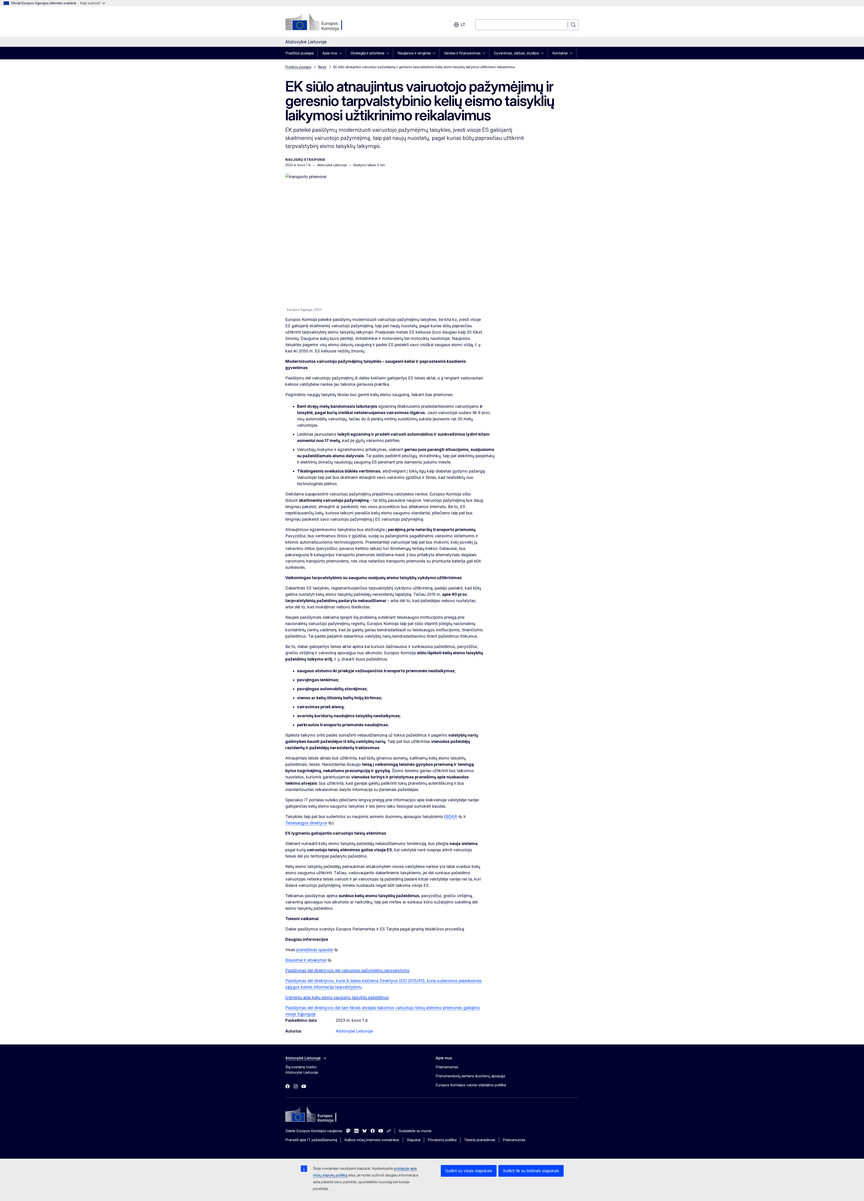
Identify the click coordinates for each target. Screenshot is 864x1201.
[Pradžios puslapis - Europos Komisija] (321, 22)
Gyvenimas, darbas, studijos (516, 53)
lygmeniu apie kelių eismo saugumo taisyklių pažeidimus (337, 997)
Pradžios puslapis (300, 53)
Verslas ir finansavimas (462, 53)
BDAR (451, 816)
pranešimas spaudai (314, 949)
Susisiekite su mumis (415, 1131)
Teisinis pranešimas (479, 1140)
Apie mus (329, 53)
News (322, 67)
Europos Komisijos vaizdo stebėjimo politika (471, 1085)
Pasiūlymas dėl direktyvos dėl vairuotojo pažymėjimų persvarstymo (347, 970)
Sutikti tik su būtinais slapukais (531, 1170)
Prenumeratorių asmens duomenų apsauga (470, 1076)
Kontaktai (560, 53)
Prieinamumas (447, 1067)
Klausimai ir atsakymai (305, 960)
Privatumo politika (442, 1140)
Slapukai (413, 1140)
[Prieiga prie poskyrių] (342, 53)
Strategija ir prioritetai (367, 53)
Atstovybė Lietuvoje (354, 1031)
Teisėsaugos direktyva (306, 822)
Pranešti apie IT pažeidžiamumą (311, 1140)
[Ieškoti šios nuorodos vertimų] (460, 817)
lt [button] (463, 24)
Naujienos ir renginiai (414, 53)
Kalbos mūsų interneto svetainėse (371, 1140)
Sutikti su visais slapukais (468, 1170)
